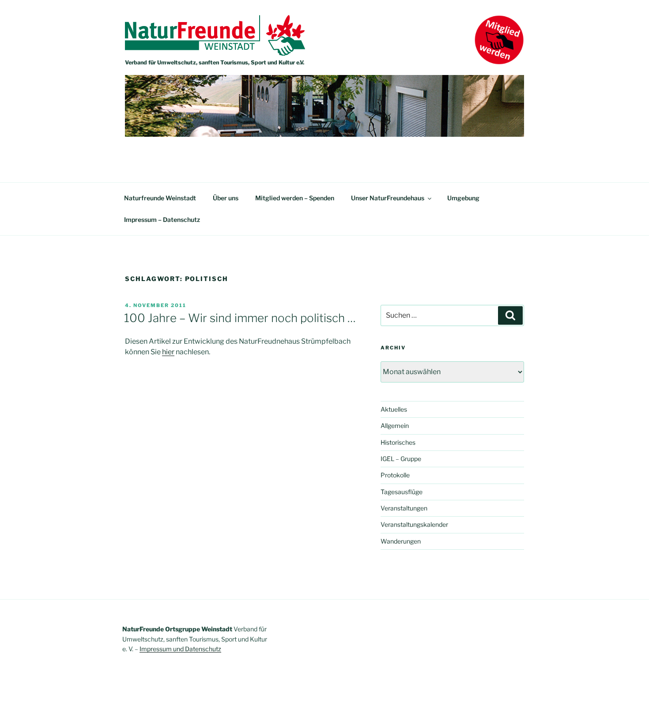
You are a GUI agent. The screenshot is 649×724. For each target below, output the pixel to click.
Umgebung (463, 198)
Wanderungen (401, 541)
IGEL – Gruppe (401, 458)
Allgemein (395, 425)
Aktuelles (394, 409)
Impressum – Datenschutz (162, 219)
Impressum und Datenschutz (180, 649)
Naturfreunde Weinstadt (160, 198)
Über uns (225, 198)
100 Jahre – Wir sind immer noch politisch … (240, 318)
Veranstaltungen (404, 508)
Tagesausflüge (402, 491)
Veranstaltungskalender (414, 524)
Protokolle (395, 475)
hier (168, 352)
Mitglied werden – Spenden (294, 198)
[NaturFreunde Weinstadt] (215, 53)
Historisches (398, 442)
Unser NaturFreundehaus (387, 198)
